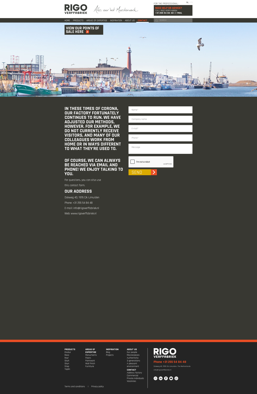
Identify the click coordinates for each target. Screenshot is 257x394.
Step (67, 366)
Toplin (67, 369)
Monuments (91, 355)
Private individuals (135, 378)
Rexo (67, 355)
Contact (142, 20)
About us (130, 20)
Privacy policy (97, 386)
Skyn (67, 363)
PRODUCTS (70, 349)
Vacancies (131, 381)
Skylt (67, 360)
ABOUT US (132, 349)
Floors (88, 357)
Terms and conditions (75, 386)
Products (78, 20)
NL (187, 2)
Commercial (132, 375)
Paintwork (90, 360)
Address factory (134, 372)
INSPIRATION (112, 349)
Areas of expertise (96, 20)
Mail (179, 13)
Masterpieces (133, 355)
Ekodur (68, 352)
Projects (110, 355)
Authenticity (132, 357)
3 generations (133, 360)
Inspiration (116, 20)
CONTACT (131, 369)
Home (67, 20)
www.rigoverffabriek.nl (84, 213)
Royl (66, 357)
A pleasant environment (133, 365)
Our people (132, 352)
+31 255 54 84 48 (164, 13)
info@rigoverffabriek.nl (86, 208)
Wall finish (90, 363)
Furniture (89, 366)
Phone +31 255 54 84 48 (170, 362)
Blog (108, 352)
